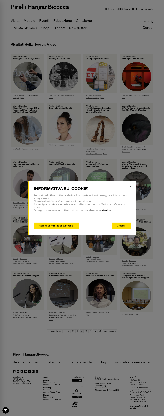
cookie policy (105, 211)
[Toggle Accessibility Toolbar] (5, 410)
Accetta (121, 226)
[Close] (130, 186)
